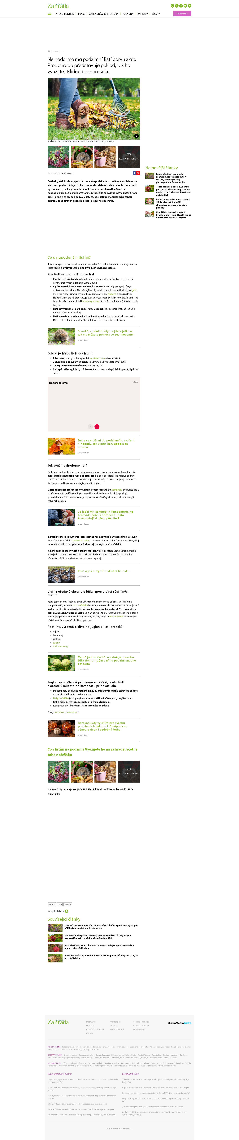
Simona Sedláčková (65, 173)
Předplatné (90, 1022)
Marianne (113, 1026)
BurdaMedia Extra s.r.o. (122, 1128)
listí (60, 904)
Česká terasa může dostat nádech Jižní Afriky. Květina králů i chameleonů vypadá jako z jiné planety (173, 203)
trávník (67, 904)
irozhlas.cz (60, 712)
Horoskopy (78, 1049)
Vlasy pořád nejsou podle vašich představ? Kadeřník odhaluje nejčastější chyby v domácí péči (155, 1099)
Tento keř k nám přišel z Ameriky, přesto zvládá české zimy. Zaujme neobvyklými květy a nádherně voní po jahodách (98, 937)
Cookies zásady (139, 1029)
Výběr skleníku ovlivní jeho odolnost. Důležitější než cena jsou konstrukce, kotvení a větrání (81, 1115)
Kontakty (90, 1026)
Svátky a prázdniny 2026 (103, 1066)
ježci (135, 290)
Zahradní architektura (103, 13)
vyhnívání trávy (97, 358)
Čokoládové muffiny (86, 1055)
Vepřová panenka (72, 1057)
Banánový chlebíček (170, 1055)
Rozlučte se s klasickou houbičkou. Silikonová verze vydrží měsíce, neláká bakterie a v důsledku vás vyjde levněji (154, 1113)
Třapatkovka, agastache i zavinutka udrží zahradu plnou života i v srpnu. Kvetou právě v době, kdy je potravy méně (83, 1080)
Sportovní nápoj (156, 1057)
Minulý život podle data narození (60, 1049)
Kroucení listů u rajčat (137, 1066)
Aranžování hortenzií (67, 1066)
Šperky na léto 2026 (91, 1049)
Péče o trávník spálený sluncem (74, 1063)
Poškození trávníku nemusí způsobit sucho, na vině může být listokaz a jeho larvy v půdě (81, 1109)
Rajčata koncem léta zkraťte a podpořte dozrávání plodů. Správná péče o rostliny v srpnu (155, 1087)
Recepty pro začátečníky (121, 1055)
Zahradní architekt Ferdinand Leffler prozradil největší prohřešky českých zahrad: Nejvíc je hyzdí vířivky (155, 1080)
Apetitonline (115, 1022)
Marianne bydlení (117, 1029)
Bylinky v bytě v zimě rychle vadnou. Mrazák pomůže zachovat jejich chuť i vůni (77, 1104)
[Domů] (58, 1022)
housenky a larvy (90, 301)
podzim (51, 904)
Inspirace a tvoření (112, 1063)
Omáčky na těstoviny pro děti (114, 1047)
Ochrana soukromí (141, 1026)
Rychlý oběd (156, 1055)
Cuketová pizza (95, 1047)
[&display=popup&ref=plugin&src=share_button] (134, 173)
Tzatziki (147, 1055)
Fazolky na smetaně (101, 1057)
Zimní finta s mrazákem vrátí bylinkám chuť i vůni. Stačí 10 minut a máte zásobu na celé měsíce (173, 215)
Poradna (128, 13)
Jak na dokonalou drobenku (137, 1047)
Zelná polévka (58, 1057)
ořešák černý (115, 616)
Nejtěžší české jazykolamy (180, 1047)
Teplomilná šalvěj (120, 1066)
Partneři (89, 1033)
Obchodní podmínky (141, 1022)
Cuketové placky (170, 1057)
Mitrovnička (151, 1066)
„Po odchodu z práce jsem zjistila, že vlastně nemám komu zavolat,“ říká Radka (152, 1106)
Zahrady (142, 13)
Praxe (81, 13)
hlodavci (112, 293)
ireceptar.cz (73, 712)
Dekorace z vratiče (158, 1063)
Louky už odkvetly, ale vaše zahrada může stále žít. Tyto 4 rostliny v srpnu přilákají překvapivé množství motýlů (101, 926)
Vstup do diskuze (56, 911)
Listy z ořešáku (61, 698)
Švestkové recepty (70, 1055)
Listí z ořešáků (80, 605)
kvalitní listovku (80, 540)
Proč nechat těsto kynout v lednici (75, 1047)
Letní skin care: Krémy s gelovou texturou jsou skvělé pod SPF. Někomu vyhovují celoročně (156, 1093)
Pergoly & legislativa (95, 1063)
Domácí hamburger (103, 1055)
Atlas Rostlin (65, 13)
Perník (140, 1055)
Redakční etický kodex (95, 1029)
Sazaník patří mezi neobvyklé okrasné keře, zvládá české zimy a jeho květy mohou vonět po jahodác (82, 1089)
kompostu (116, 489)
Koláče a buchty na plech (159, 1047)
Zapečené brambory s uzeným (137, 1057)
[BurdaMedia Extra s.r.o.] (174, 1023)
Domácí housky (86, 1057)
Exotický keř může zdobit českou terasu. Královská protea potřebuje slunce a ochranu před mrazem (82, 1097)
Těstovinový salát (117, 1057)
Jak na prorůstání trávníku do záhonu (135, 1063)
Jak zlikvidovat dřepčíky (167, 1066)
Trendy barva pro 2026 (84, 1066)
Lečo (134, 1055)
